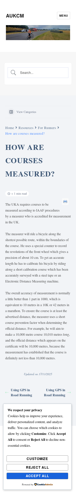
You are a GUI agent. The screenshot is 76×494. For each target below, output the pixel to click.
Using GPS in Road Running (21, 392)
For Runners (47, 127)
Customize (37, 458)
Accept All (37, 475)
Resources (26, 127)
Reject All (37, 467)
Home (9, 127)
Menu (63, 16)
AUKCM (15, 15)
